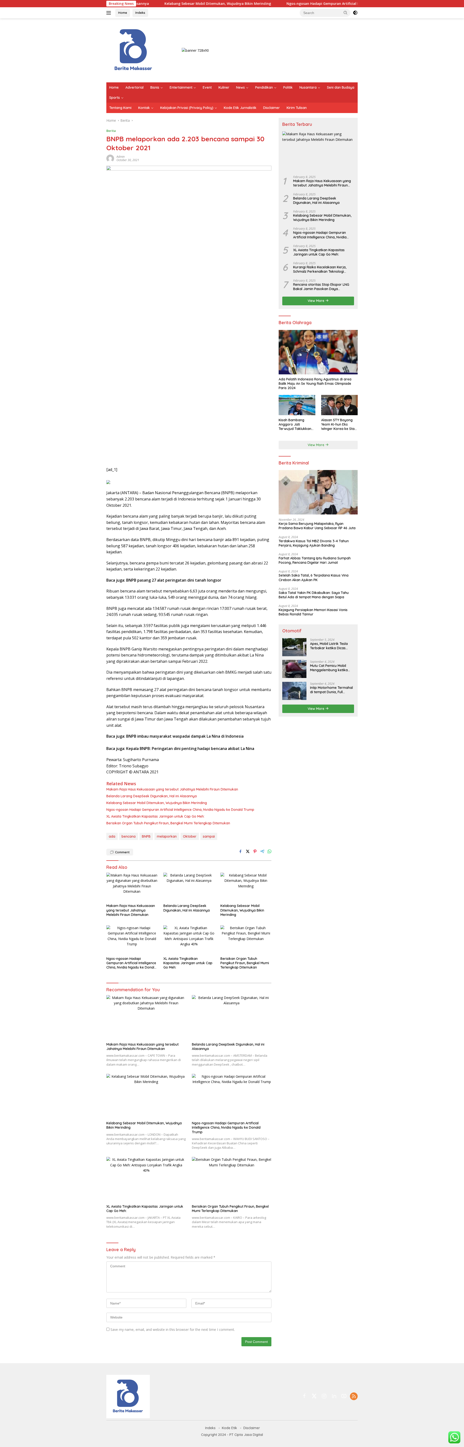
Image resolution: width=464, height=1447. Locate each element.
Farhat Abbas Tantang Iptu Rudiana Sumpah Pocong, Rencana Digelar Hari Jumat (315, 560)
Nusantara (308, 87)
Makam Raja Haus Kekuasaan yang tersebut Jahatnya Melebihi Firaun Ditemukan (172, 789)
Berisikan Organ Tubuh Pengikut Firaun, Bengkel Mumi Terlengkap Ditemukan (168, 823)
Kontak (144, 108)
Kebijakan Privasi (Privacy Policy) (186, 108)
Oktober (189, 836)
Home (122, 12)
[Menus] (109, 13)
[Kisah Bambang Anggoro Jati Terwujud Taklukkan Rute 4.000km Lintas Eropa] (297, 405)
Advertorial (134, 87)
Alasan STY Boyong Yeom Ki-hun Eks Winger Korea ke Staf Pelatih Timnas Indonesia (338, 424)
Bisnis (154, 87)
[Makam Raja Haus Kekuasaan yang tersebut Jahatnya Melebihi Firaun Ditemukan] (132, 887)
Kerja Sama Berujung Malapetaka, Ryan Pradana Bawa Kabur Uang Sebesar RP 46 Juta (317, 525)
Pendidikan (264, 87)
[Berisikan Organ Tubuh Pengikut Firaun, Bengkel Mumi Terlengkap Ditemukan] (246, 939)
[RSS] (354, 1396)
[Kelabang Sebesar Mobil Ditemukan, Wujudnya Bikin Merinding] (246, 887)
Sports (114, 97)
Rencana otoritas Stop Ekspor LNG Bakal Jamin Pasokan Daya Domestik (321, 286)
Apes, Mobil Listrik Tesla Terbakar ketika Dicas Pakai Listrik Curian (329, 645)
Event (207, 87)
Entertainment (181, 87)
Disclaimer (271, 108)
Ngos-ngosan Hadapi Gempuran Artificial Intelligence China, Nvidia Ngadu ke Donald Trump (325, 3)
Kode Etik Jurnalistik (240, 108)
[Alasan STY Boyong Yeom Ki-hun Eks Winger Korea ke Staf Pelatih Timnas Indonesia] (339, 405)
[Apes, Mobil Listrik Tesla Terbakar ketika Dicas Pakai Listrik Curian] (294, 647)
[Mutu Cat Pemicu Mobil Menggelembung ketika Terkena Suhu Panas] (294, 669)
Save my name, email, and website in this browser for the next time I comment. (172, 1329)
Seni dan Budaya (340, 87)
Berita (111, 130)
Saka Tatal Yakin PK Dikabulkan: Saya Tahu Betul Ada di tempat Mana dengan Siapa (314, 594)
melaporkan (167, 836)
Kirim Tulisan (297, 108)
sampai (209, 836)
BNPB (146, 836)
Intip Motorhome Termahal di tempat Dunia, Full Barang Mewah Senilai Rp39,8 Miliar (331, 689)
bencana (129, 836)
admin (120, 157)
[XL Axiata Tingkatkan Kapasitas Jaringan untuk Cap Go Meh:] (189, 939)
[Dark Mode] (355, 13)
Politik (288, 87)
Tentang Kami (120, 108)
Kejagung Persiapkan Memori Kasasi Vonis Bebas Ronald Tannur (313, 612)
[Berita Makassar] (133, 50)
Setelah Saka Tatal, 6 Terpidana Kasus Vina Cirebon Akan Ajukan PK (313, 577)
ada (112, 836)
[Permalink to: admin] (110, 158)
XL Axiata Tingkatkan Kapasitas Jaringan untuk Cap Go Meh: (155, 816)
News (240, 87)
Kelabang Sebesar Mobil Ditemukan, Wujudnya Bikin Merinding (178, 3)
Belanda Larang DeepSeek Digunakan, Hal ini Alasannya (151, 796)
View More (316, 300)
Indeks (140, 12)
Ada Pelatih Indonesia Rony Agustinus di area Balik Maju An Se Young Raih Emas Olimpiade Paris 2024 (315, 383)
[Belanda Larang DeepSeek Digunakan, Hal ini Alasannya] (189, 887)
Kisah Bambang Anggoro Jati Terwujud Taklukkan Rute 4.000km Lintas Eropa (295, 424)
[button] (345, 12)
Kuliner (223, 87)
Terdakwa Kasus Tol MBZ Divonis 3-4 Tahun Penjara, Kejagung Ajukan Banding (314, 543)
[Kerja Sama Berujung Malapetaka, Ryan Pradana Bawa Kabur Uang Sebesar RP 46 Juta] (318, 492)
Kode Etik (229, 1428)
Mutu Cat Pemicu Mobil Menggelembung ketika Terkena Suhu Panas (329, 667)
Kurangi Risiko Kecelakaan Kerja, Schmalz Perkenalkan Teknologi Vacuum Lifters (319, 269)
